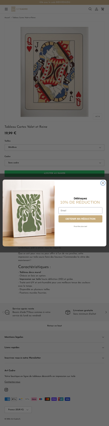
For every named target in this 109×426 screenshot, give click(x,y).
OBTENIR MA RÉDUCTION (80, 218)
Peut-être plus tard (80, 226)
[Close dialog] (103, 183)
